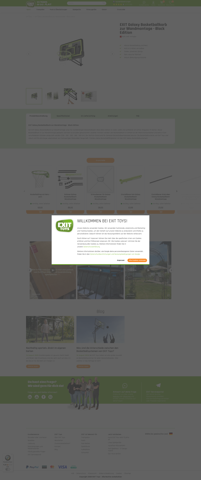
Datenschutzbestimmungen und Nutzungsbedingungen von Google (115, 254)
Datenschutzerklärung (91, 247)
